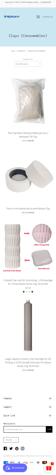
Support (8, 407)
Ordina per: (28, 59)
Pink (29, 292)
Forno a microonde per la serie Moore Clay (28, 208)
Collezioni (21, 51)
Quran (26, 292)
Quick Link (9, 415)
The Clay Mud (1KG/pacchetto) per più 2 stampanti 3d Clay (28, 134)
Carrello (47, 16)
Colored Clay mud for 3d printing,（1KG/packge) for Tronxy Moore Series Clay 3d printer (28, 282)
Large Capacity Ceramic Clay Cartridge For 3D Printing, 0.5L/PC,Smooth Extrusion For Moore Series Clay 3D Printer (28, 362)
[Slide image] (28, 100)
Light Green (24, 292)
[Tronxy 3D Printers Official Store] (11, 17)
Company (8, 398)
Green (32, 292)
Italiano (9, 440)
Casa (13, 51)
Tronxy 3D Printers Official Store (22, 456)
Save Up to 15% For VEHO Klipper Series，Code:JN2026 (28, 2)
